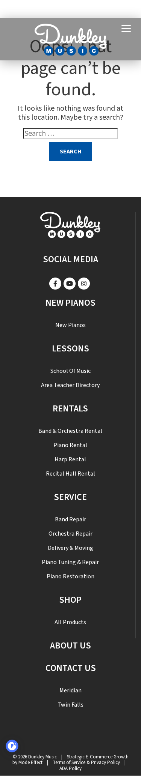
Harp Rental (70, 459)
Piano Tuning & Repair (70, 562)
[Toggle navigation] (126, 29)
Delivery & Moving (70, 548)
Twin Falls (70, 705)
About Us (70, 645)
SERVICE (70, 497)
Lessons (70, 348)
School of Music (70, 371)
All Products (70, 622)
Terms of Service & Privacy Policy (86, 762)
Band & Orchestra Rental (70, 431)
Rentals (70, 408)
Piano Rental (70, 445)
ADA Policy (70, 768)
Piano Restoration (70, 576)
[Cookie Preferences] (12, 746)
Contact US (70, 668)
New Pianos (70, 302)
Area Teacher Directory (70, 385)
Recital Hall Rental (70, 474)
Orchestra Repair (70, 534)
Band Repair (70, 519)
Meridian (70, 690)
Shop (70, 599)
